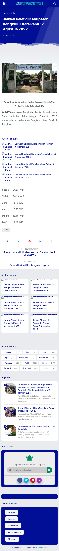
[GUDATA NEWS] (29, 3)
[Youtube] (32, 480)
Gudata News (42, 548)
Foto (28, 352)
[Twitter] (26, 480)
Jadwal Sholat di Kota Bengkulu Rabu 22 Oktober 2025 (34, 176)
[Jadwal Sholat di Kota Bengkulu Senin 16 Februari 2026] (14, 280)
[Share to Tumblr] (51, 241)
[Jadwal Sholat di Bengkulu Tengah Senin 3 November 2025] (7, 156)
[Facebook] (19, 480)
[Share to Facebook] (7, 241)
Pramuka (8, 363)
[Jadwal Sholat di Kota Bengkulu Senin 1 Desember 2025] (44, 280)
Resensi (7, 368)
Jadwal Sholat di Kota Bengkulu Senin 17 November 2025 (43, 305)
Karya (6, 357)
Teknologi (27, 368)
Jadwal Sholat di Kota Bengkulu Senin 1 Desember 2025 (43, 287)
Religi (6, 230)
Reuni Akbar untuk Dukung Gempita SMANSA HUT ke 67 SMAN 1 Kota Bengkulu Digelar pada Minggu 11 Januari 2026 (35, 388)
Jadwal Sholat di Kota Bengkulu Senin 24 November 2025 (14, 305)
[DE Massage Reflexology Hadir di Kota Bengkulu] (10, 430)
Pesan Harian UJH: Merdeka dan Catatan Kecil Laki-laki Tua (29, 254)
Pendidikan (43, 357)
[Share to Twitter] (18, 241)
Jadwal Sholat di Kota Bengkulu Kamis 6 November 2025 (34, 145)
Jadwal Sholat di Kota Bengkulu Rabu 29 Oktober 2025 (34, 165)
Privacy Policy (14, 532)
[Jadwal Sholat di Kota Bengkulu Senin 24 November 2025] (14, 297)
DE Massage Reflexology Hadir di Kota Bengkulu (36, 427)
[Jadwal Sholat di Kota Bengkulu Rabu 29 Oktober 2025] (7, 167)
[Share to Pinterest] (29, 241)
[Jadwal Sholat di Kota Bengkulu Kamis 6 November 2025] (7, 146)
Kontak (11, 519)
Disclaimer (13, 525)
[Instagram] (39, 480)
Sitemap (12, 539)
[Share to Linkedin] (40, 241)
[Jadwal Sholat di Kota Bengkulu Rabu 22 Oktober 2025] (7, 177)
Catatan (8, 352)
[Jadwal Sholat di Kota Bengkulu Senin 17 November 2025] (44, 297)
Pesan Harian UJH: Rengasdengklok (29, 265)
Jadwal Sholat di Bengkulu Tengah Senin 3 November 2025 (35, 155)
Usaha (45, 368)
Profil (26, 363)
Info (44, 352)
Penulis (11, 512)
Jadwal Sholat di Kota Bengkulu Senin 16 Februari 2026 (14, 287)
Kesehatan (23, 357)
